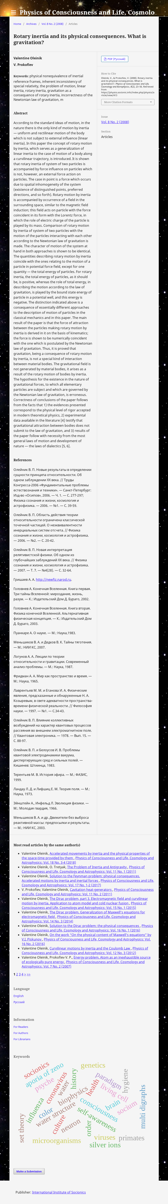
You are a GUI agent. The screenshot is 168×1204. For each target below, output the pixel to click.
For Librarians (22, 1039)
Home (17, 24)
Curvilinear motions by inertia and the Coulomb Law (90, 948)
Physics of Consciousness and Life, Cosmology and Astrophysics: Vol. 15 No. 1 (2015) (84, 905)
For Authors (21, 1033)
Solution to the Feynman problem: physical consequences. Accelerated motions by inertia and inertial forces (81, 878)
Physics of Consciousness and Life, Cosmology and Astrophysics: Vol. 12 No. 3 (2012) (85, 950)
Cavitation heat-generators (91, 889)
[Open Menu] (13, 12)
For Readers (21, 1027)
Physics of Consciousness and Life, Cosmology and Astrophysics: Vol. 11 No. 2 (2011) (88, 891)
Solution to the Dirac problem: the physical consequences (95, 925)
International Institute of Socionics (59, 1192)
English (19, 996)
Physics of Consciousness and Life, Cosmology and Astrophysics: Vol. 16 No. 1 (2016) (87, 928)
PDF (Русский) (116, 59)
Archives (31, 24)
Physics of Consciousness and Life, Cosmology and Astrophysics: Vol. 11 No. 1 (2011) (83, 869)
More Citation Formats (118, 102)
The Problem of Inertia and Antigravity (97, 867)
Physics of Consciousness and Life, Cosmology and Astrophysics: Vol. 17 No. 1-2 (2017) (88, 882)
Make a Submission (29, 1171)
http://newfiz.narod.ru (53, 579)
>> (29, 974)
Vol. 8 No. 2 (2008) (53, 24)
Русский (19, 1002)
